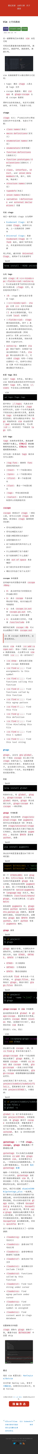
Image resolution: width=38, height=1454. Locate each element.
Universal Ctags (15, 236)
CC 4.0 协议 (17, 1397)
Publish (24, 1440)
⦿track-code (15, 29)
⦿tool (24, 29)
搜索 (19, 8)
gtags (6, 750)
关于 (28, 5)
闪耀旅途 (7, 1386)
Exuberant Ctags (15, 222)
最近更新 (12, 5)
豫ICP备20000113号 (27, 1438)
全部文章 (21, 5)
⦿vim (6, 29)
